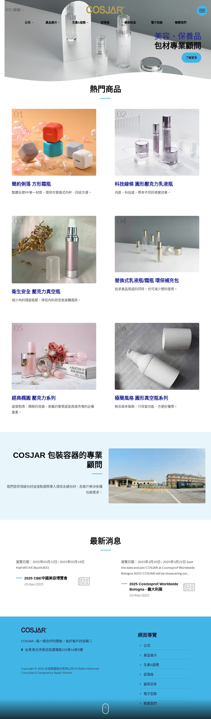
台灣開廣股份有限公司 (59, 668)
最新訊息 (130, 22)
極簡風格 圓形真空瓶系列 (141, 398)
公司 (28, 22)
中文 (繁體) (13, 10)
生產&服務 (79, 22)
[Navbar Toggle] (202, 11)
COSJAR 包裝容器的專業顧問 (57, 460)
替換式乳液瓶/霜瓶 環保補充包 (147, 280)
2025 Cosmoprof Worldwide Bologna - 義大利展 (56, 586)
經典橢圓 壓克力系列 (34, 398)
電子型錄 (157, 22)
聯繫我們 (180, 22)
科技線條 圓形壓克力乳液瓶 (144, 184)
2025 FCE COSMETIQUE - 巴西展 (162, 586)
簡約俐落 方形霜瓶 (31, 184)
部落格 (105, 22)
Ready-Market (63, 672)
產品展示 (52, 22)
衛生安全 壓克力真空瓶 (36, 291)
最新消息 (105, 541)
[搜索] (187, 11)
